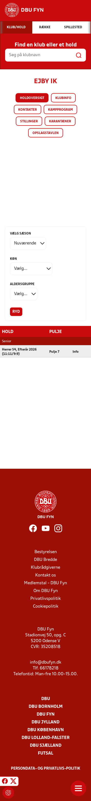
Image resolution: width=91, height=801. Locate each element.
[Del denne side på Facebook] (5, 782)
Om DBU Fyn (45, 591)
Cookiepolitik (45, 606)
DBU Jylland (45, 722)
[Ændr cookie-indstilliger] (8, 793)
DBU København (45, 730)
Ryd (16, 312)
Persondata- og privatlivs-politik (45, 768)
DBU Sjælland (45, 746)
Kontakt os (45, 575)
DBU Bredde (45, 560)
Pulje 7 (54, 351)
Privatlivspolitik (45, 599)
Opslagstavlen (46, 133)
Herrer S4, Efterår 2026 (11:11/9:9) (19, 352)
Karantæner (60, 121)
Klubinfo (63, 98)
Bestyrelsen (45, 552)
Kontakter (27, 109)
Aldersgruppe (22, 284)
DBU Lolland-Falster (46, 738)
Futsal (45, 753)
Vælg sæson (20, 233)
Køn (13, 259)
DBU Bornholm (46, 707)
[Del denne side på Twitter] (13, 782)
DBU (45, 699)
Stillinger (29, 121)
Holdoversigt (32, 98)
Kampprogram (60, 109)
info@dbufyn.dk (45, 662)
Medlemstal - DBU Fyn (45, 583)
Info (76, 351)
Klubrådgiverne (45, 568)
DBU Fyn (46, 714)
